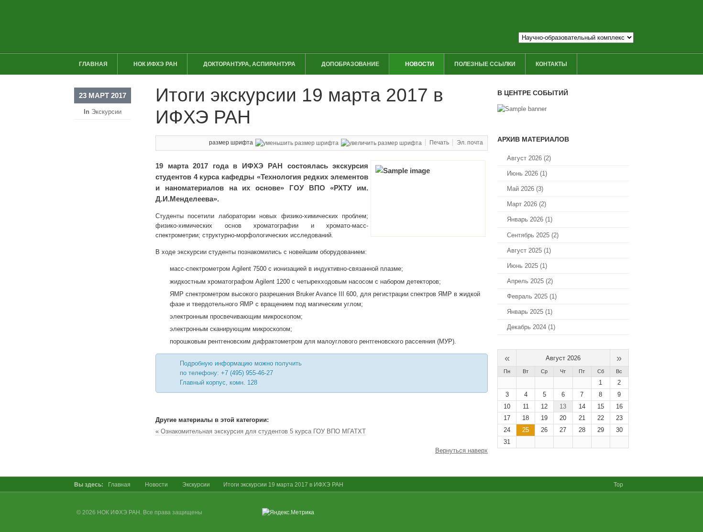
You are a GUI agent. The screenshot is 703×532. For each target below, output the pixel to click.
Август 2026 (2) (529, 158)
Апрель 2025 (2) (530, 281)
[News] (522, 108)
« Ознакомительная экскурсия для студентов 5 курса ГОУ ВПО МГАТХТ (260, 431)
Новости (156, 484)
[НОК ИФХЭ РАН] (264, 26)
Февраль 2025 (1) (532, 296)
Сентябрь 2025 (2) (533, 235)
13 (563, 406)
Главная (119, 484)
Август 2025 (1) (529, 250)
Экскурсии (106, 111)
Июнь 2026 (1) (527, 173)
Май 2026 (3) (525, 188)
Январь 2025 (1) (529, 311)
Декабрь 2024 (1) (531, 327)
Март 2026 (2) (526, 204)
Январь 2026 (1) (529, 219)
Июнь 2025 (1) (527, 265)
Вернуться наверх (461, 450)
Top (618, 484)
